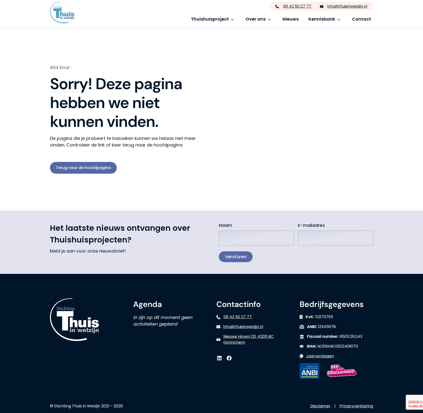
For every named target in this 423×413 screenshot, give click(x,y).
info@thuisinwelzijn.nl (347, 6)
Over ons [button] (256, 19)
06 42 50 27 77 (297, 6)
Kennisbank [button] (321, 19)
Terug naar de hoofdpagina (83, 167)
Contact (361, 19)
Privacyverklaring (356, 406)
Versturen (236, 257)
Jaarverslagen (320, 356)
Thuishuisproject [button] (210, 19)
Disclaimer (320, 406)
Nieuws (290, 19)
